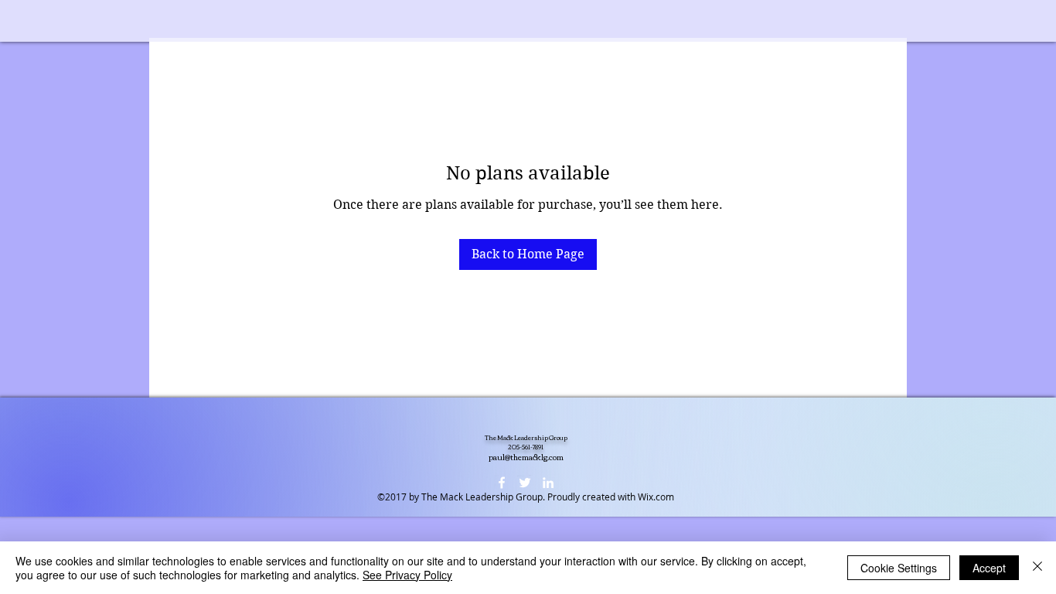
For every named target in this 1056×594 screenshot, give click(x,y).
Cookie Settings (898, 567)
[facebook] (501, 482)
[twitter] (525, 482)
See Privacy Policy (407, 574)
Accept (989, 567)
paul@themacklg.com (526, 456)
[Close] (1037, 568)
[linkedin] (548, 482)
